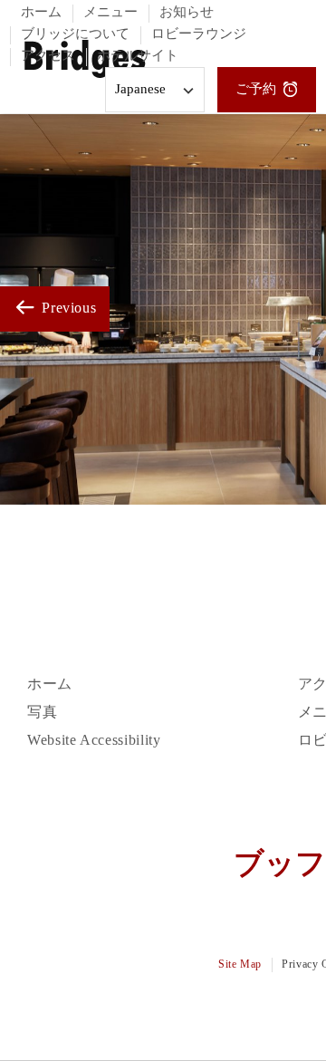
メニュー (110, 12)
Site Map (240, 964)
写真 (42, 712)
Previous (67, 308)
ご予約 (255, 89)
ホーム (41, 12)
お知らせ (186, 12)
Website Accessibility (93, 740)
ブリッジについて (75, 34)
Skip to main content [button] (74, 56)
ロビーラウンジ (198, 34)
